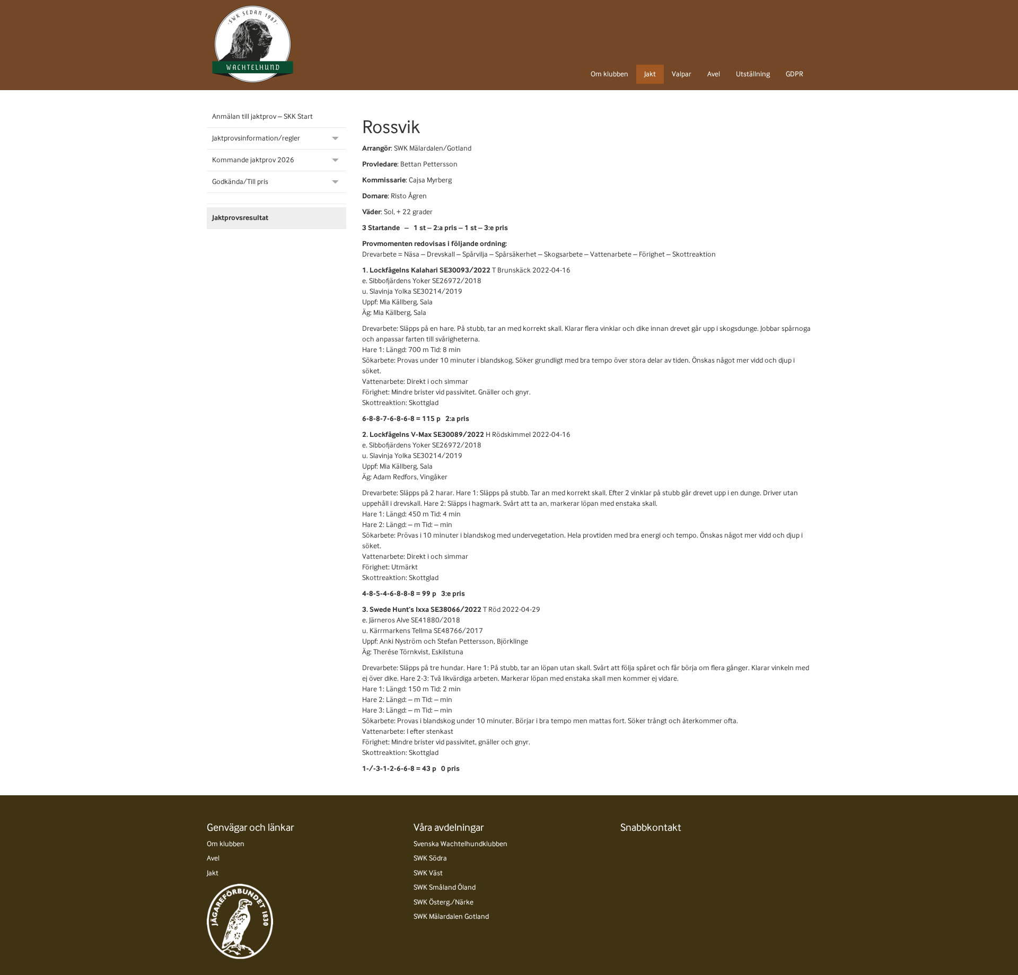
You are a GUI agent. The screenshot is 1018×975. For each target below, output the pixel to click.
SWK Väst (428, 873)
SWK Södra (430, 858)
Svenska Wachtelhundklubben (460, 844)
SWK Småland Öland (445, 887)
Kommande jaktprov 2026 (253, 160)
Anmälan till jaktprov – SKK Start (262, 116)
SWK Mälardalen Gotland (451, 916)
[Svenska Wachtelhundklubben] (252, 44)
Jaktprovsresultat (240, 218)
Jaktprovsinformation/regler (256, 138)
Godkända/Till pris (240, 182)
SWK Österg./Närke (443, 902)
